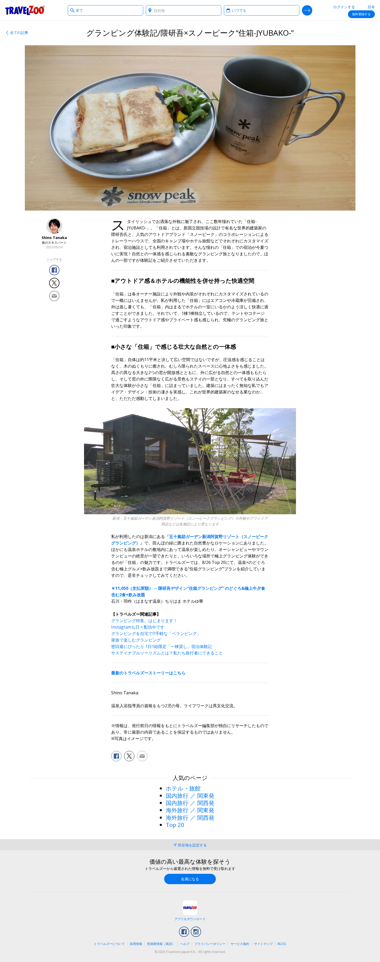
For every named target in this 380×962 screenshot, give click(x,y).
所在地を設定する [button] (192, 844)
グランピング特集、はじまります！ (144, 620)
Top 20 (175, 825)
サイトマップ (263, 944)
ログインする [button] (344, 6)
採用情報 (136, 944)
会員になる (190, 878)
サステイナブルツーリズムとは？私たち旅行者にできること (167, 653)
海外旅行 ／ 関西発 (190, 817)
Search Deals (307, 10)
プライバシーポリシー (209, 944)
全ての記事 (19, 32)
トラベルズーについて (109, 944)
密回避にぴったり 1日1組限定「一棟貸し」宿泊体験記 (161, 646)
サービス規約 (240, 944)
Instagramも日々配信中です (137, 627)
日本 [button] (371, 6)
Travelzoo (25, 10)
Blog (282, 944)
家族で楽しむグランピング (136, 640)
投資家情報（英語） (161, 944)
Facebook (184, 932)
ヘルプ (184, 944)
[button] (54, 270)
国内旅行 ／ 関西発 (190, 803)
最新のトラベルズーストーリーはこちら (148, 673)
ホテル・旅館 (183, 788)
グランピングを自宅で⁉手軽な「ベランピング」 (156, 633)
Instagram (196, 932)
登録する (361, 14)
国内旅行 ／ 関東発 (190, 795)
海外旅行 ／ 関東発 (190, 810)
